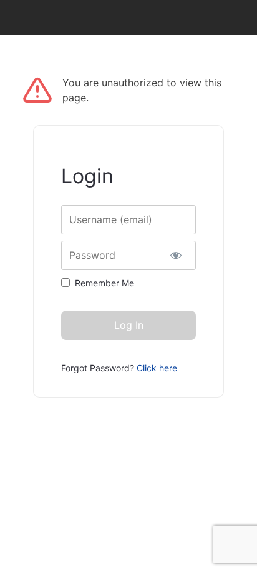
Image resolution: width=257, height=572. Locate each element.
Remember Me (104, 283)
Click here (157, 368)
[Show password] (175, 255)
